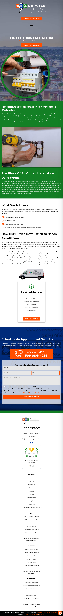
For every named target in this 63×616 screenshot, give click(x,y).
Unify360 (41, 614)
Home (21, 41)
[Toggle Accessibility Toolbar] (60, 613)
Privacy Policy (22, 392)
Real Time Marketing (32, 614)
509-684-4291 (32, 436)
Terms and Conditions (35, 392)
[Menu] (31, 25)
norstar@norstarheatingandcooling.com (31, 439)
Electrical (27, 41)
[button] (31, 18)
